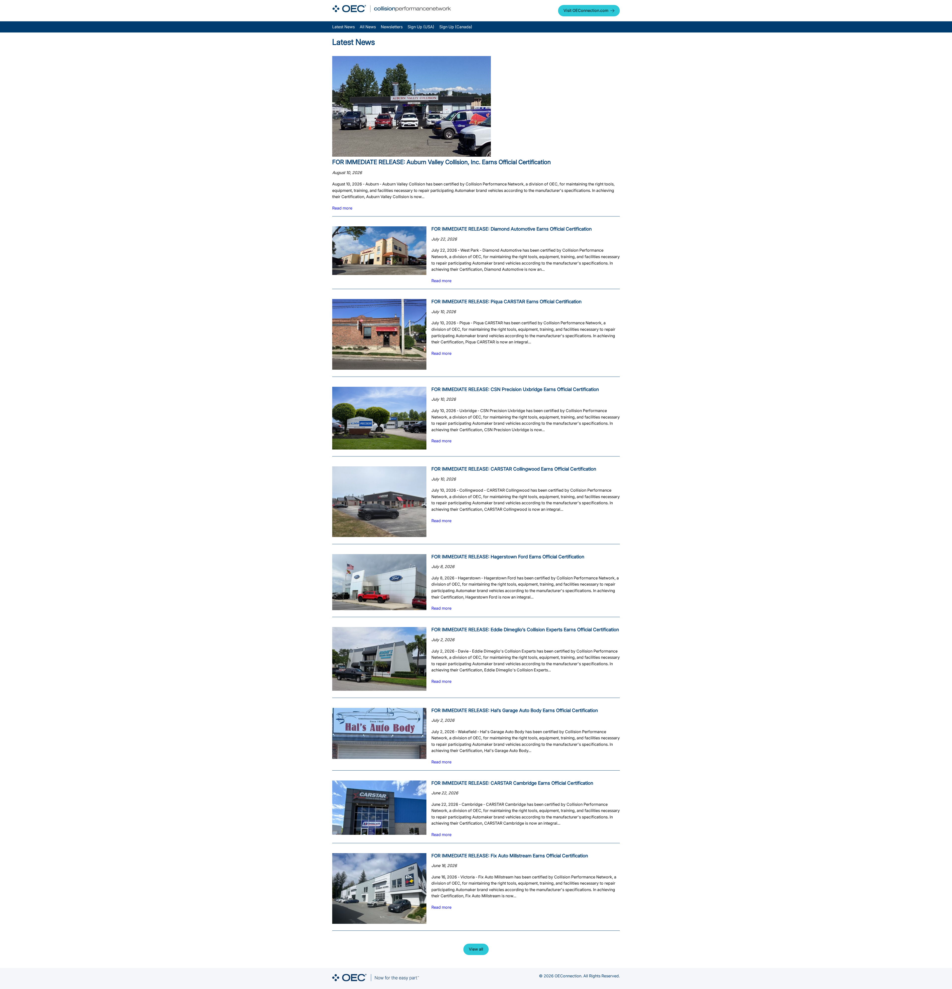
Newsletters (392, 26)
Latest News (343, 26)
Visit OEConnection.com (586, 10)
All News (368, 26)
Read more (342, 208)
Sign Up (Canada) (455, 26)
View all (476, 949)
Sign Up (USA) (421, 26)
